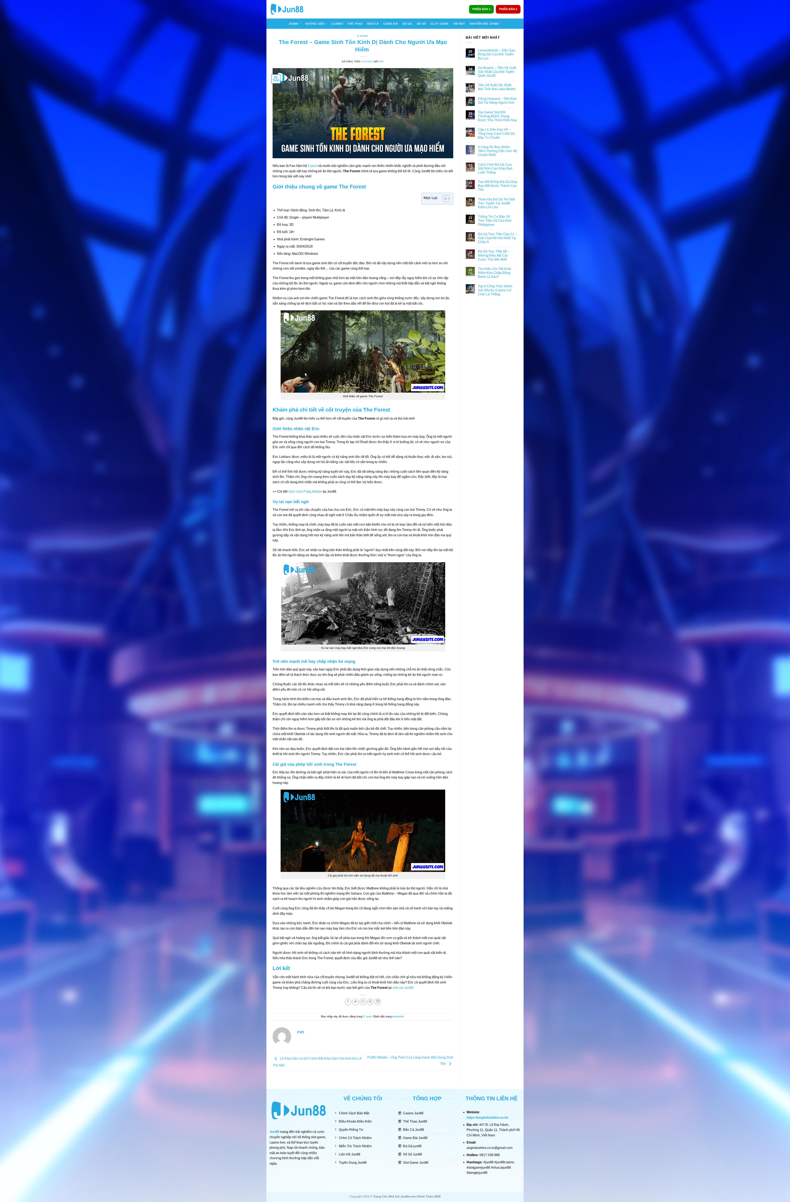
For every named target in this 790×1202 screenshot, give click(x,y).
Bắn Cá (373, 23)
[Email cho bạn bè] (363, 1001)
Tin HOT (459, 23)
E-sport (362, 36)
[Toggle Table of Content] (444, 198)
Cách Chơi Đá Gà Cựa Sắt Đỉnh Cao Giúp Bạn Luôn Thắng (495, 168)
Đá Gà (407, 23)
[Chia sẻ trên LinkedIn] (377, 1001)
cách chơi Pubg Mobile (305, 491)
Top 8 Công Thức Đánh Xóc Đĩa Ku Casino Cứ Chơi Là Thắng (495, 290)
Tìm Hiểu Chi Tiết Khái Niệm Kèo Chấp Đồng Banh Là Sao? (494, 272)
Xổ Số (421, 23)
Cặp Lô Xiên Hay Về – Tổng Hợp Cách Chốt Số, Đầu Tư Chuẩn (496, 133)
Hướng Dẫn (314, 23)
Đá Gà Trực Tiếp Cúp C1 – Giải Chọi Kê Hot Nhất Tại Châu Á (497, 238)
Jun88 (293, 23)
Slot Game (439, 23)
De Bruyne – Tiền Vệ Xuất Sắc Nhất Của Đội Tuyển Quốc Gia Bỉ (497, 71)
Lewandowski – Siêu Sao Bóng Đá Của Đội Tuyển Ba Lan (496, 54)
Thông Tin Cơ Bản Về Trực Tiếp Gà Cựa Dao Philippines (494, 220)
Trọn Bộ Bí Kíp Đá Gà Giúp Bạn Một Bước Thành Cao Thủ (497, 185)
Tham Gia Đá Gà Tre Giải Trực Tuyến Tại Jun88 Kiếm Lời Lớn (496, 203)
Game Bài (390, 23)
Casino (337, 23)
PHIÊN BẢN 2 (508, 9)
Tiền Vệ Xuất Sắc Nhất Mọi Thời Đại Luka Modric (497, 87)
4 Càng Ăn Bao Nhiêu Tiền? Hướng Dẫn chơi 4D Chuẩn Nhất (497, 151)
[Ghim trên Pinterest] (370, 1001)
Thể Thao (355, 23)
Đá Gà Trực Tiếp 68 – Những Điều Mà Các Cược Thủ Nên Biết (493, 255)
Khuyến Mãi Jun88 (484, 23)
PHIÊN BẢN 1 (481, 9)
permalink (398, 1016)
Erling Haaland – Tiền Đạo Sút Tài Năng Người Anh (497, 100)
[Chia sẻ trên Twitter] (355, 1001)
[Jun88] (290, 9)
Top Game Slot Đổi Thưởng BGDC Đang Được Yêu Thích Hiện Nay (497, 116)
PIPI (381, 61)
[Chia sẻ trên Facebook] (348, 1001)
